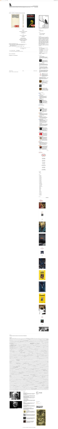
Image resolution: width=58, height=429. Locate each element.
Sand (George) (33, 382)
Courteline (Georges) (20, 351)
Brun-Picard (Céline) (13, 346)
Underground (40, 386)
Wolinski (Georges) (36, 389)
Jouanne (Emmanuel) (30, 364)
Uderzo (38, 386)
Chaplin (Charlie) (22, 348)
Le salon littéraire (27, 410)
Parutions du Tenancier (26, 375)
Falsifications (37, 356)
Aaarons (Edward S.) (24, 338)
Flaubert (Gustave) (15, 357)
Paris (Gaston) (19, 375)
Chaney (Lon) (15, 348)
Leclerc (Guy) (47, 367)
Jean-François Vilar (44, 165)
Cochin (21, 349)
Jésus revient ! (21, 364)
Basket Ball (46, 341)
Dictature (47, 353)
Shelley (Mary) (31, 383)
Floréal (21, 357)
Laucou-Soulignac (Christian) (40, 366)
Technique (43, 385)
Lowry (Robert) (47, 369)
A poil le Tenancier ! (18, 338)
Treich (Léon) (12, 386)
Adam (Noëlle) (45, 338)
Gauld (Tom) (27, 359)
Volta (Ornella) (34, 388)
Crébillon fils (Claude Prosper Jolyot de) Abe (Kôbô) (37, 351)
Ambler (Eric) (12, 339)
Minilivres (20, 372)
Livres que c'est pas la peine (12, 369)
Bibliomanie (36, 343)
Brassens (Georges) (41, 345)
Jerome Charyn (43, 167)
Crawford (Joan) (31, 351)
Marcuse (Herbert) (20, 371)
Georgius (42, 359)
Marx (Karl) (22, 51)
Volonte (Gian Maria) (31, 388)
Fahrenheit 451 (31, 356)
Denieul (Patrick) (23, 353)
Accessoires (36, 338)
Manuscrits (12, 371)
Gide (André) (47, 359)
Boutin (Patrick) (20, 345)
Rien (47, 380)
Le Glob (40, 145)
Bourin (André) (18, 345)
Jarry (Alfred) (14, 364)
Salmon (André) (19, 382)
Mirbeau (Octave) (22, 372)
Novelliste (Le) (20, 374)
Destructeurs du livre (38, 353)
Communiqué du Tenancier (21, 350)
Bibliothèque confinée (44, 343)
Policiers (32, 377)
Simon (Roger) (45, 383)
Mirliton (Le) (25, 372)
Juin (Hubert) (37, 364)
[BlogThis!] (17, 50)
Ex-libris (19, 356)
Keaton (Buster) (47, 364)
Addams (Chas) (47, 338)
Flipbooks (20, 357)
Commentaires (38, 403)
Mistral (29, 372)
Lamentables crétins (18, 366)
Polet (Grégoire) (25, 377)
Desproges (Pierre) (34, 353)
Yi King (40, 389)
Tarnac (33, 385)
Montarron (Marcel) (43, 372)
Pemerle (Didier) (45, 375)
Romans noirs (12, 381)
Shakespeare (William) (25, 383)
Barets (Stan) (30, 341)
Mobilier (33, 372)
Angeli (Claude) (31, 339)
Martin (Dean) (34, 371)
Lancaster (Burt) (21, 366)
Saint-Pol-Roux (12, 382)
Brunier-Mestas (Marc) (17, 346)
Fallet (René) (35, 356)
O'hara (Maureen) (26, 374)
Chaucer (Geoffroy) (44, 348)
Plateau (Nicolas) (14, 377)
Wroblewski (39, 389)
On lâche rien (45, 374)
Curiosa (47, 351)
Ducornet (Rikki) (36, 354)
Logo (15, 369)
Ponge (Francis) (38, 377)
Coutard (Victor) (27, 351)
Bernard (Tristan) (15, 343)
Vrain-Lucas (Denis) (46, 388)
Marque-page (27, 371)
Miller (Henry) (16, 372)
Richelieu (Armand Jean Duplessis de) (44, 380)
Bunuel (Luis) (26, 346)
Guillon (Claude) (32, 361)
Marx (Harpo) (44, 371)
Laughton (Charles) (44, 366)
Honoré (43, 363)
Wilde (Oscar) (21, 389)
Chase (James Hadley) (37, 348)
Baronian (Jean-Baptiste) (34, 341)
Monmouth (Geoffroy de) (38, 372)
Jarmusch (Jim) (12, 364)
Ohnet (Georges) (42, 374)
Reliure (11, 380)
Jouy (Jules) (35, 364)
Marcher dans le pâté (17, 371)
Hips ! (11, 363)
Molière (36, 372)
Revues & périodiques (33, 380)
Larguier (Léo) (29, 366)
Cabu (45, 346)
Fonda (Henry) (37, 357)
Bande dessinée (21, 341)
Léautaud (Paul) (38, 367)
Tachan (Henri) (29, 385)
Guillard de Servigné (22, 361)
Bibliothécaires (41, 343)
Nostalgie (12, 374)
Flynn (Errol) (30, 357)
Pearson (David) (36, 375)
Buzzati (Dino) (43, 346)
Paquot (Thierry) (12, 375)
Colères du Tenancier (33, 349)
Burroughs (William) (38, 346)
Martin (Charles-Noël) (31, 371)
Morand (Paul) (46, 372)
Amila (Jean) (20, 339)
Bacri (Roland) (12, 341)
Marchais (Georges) (14, 371)
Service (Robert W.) (17, 383)
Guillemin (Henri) (30, 361)
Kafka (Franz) (44, 364)
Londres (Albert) (20, 369)
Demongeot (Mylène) (20, 353)
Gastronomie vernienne (23, 359)
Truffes (25, 386)
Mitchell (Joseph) (31, 372)
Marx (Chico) (39, 371)
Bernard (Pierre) (13, 51)
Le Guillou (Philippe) (12, 367)
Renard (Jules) (13, 380)
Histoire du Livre (18, 363)
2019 (40, 181)
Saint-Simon (14, 382)
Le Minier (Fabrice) (16, 367)
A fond (16, 338)
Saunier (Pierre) (47, 382)
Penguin (47, 375)
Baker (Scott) (14, 341)
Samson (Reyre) (28, 382)
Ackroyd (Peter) (39, 338)
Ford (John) (45, 357)
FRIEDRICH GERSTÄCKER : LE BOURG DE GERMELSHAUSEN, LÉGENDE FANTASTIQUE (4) (43, 120)
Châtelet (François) (40, 348)
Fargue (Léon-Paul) (44, 356)
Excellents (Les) (21, 356)
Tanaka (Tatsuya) (31, 385)
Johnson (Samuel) (25, 364)
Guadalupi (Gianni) (13, 361)
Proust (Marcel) (31, 378)
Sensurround (13, 383)
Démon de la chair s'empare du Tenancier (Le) (14, 353)
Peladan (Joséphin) (42, 375)
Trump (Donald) (28, 386)
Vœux (26, 388)
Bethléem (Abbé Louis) (22, 343)
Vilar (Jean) (10, 388)
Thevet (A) (47, 385)
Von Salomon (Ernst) (38, 388)
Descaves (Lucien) (30, 353)
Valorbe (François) (47, 386)
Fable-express (25, 356)
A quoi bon (21, 338)
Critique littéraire (42, 351)
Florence (23, 357)
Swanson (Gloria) (18, 385)
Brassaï (39, 345)
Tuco (29, 386)
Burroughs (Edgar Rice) (34, 346)
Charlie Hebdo (25, 348)
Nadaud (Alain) (12, 373)
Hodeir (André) (33, 363)
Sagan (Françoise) (45, 381)
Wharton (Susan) (15, 389)
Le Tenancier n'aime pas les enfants (33, 367)
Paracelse (15, 375)
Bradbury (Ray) (34, 345)
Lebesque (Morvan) (41, 367)
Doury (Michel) (13, 354)
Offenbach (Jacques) (39, 374)
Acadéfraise (34, 338)
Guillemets (28, 361)
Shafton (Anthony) (21, 383)
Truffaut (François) (23, 386)
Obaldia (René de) (29, 374)
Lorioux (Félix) (28, 369)
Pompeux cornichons (35, 377)
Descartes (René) (27, 353)
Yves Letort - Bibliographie (42, 33)
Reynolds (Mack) (37, 380)
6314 (39, 116)
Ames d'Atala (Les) (17, 339)
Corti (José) (13, 351)
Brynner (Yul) (20, 346)
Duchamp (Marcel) (33, 354)
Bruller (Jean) (11, 346)
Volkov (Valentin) (28, 388)
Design (32, 353)
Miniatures (18, 372)
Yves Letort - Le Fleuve (41, 34)
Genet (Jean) (36, 359)
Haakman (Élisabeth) (42, 361)
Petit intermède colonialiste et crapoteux (43, 66)
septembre (40, 186)
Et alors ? (16, 356)
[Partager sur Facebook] (18, 50)
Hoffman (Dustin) (35, 363)
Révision (27, 380)
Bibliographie (16, 51)
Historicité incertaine (21, 363)
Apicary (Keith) (43, 339)
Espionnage (10, 356)
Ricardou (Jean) (39, 380)
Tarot (34, 385)
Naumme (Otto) (20, 373)
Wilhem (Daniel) (24, 389)
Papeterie (10, 375)
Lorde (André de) (23, 369)
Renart (17, 380)
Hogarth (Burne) (38, 363)
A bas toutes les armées (14, 338)
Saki (15, 382)
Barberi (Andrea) (28, 341)
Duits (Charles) (39, 354)
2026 (40, 175)
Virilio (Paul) (20, 388)
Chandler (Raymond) (11, 348)
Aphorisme (40, 339)
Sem (11, 383)
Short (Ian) (35, 383)
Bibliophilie (38, 343)
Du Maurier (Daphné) (28, 354)
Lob (14, 369)
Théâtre (46, 385)
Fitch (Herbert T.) (12, 357)
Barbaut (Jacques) (25, 341)
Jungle (39, 364)
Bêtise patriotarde (25, 343)
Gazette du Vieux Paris (30, 359)
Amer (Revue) (14, 339)
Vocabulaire (25, 388)
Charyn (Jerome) (34, 348)
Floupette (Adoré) (27, 357)
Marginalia (23, 371)
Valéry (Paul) (42, 386)
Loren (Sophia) (26, 369)
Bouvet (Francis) (22, 345)
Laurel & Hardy (47, 366)
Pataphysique (33, 375)
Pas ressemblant (30, 375)
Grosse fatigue (11, 361)
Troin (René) (15, 386)
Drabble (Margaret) (15, 354)
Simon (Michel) (42, 383)
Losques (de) (35, 369)
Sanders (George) (38, 382)
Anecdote (29, 339)
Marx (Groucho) (41, 371)
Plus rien (20, 377)
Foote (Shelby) (39, 357)
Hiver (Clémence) (30, 363)
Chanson (20, 348)
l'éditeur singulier (41, 132)
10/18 (11, 51)
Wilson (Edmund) (30, 389)
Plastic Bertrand (12, 377)
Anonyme (36, 339)
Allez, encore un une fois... (42, 63)
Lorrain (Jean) (30, 369)
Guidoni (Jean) (19, 361)
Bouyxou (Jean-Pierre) (26, 345)
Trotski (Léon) (20, 386)
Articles (38, 402)
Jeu (42, 59)
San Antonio (31, 382)
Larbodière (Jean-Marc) (26, 366)
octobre (40, 185)
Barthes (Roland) (37, 341)
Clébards (12, 349)
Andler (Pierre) (23, 339)
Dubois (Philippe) (31, 354)
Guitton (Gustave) (35, 361)
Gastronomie (20, 359)
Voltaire (36, 388)
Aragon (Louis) (45, 339)
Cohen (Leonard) (25, 349)
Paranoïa (16, 375)
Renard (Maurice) (15, 380)
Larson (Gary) (34, 366)
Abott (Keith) (30, 338)
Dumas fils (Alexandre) (45, 354)
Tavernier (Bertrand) (36, 385)
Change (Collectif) (17, 348)
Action (40, 338)
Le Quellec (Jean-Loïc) (20, 367)
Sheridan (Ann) (33, 383)
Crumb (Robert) (45, 351)
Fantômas (41, 356)
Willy (28, 389)
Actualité (42, 338)
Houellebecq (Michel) (45, 363)
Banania (19, 341)
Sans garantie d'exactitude (42, 382)
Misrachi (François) (27, 372)
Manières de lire (45, 370)
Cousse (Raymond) (23, 351)
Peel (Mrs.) (39, 375)
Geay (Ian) (34, 359)
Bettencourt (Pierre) (28, 343)
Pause (34, 375)
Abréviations (32, 338)
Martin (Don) (37, 371)
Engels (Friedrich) (19, 51)
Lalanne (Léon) (15, 366)
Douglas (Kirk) (11, 354)
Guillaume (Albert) (25, 361)
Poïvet (23, 377)
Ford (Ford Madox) (42, 357)
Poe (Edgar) (22, 377)
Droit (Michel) (22, 354)
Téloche (44, 385)
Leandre (36, 367)
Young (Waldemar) (45, 389)
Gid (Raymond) (44, 359)
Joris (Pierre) (27, 364)
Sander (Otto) (36, 382)
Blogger (34, 427)
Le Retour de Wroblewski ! (41, 56)
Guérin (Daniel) (17, 361)
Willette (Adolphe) (26, 389)
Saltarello (26, 382)
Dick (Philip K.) (45, 353)
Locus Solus (40, 123)
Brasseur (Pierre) (44, 345)
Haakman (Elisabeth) (39, 361)
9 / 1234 (40, 113)
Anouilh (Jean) (38, 339)
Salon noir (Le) (21, 382)
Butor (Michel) (41, 346)
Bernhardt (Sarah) (18, 343)
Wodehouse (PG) (33, 389)
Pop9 (40, 93)
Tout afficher (47, 150)
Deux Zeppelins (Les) (42, 353)
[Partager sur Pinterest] (19, 50)
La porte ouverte (41, 119)
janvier (40, 192)
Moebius (34, 372)
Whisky (17, 389)
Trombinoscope (17, 386)
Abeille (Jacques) (27, 338)
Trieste (13, 386)
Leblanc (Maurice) (44, 367)
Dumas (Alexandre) (42, 354)
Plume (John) (18, 377)
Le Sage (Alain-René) (28, 367)
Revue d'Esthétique (29, 380)
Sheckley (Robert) (28, 383)
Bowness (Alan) (29, 345)
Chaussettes (47, 348)
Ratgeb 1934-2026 (44, 100)
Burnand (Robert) (28, 346)
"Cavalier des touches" (41, 108)
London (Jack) (17, 369)
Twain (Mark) (33, 386)
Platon (16, 377)
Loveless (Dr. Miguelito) (44, 369)
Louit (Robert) (38, 369)
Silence (36, 383)
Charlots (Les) (28, 348)
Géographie (38, 359)
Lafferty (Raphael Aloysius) (12, 366)
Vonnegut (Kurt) (41, 388)
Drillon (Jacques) (18, 354)
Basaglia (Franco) (39, 341)
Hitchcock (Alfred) (27, 363)
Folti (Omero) (35, 357)
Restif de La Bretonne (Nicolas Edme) (24, 380)
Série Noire (15, 383)
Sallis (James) (17, 382)
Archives (47, 339)
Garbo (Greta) (12, 359)
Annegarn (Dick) (34, 339)
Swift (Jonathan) (21, 385)
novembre (40, 184)
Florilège (25, 357)
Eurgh (18, 356)
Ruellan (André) (36, 381)
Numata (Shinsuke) (23, 374)
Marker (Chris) (25, 371)
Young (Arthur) (42, 389)
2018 (40, 182)
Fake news (33, 356)
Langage (23, 366)
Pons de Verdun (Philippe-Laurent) (42, 377)
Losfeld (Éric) (33, 369)
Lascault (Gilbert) (36, 366)
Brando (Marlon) (37, 345)
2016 (40, 193)
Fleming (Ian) (18, 357)
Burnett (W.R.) (31, 346)
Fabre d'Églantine (28, 356)
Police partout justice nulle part (29, 377)
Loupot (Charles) (40, 369)
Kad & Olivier (42, 364)
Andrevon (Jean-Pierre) (26, 339)
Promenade (25, 378)
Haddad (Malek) (45, 361)
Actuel (43, 338)
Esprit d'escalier (13, 356)
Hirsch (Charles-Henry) (14, 363)
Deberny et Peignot (22, 352)
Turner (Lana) (31, 386)
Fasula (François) (47, 356)
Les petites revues (41, 136)
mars (39, 190)
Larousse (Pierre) (31, 366)
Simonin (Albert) (47, 383)
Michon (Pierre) (12, 372)
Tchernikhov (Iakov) (40, 385)
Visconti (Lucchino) (22, 388)
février (40, 191)
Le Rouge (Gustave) (24, 367)
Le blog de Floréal (41, 95)
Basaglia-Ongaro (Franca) (43, 341)
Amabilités (10, 339)
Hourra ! (47, 363)
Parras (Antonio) (22, 375)
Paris (17, 375)
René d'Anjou (19, 380)
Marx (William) (47, 371)
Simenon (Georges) (39, 383)
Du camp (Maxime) (24, 354)
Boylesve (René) (31, 345)
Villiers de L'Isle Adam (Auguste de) (14, 388)
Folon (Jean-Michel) (32, 357)
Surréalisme (16, 385)
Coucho (17, 351)
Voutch (43, 388)
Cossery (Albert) (16, 351)
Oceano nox (36, 374)
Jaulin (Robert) (19, 364)
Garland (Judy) (14, 359)
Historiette (24, 363)
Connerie (42, 350)
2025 (40, 176)
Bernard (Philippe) (46, 342)
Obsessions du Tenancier (33, 374)
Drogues (20, 354)
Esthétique (15, 356)
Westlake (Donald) (12, 389)
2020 (40, 180)
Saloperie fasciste (24, 382)
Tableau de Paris (24, 385)
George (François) (40, 359)
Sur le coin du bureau (13, 385)
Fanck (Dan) (40, 356)
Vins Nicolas (18, 388)
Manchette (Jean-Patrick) (38, 370)
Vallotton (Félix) (44, 386)
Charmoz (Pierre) (30, 348)
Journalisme (33, 364)
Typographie (35, 386)
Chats (42, 348)
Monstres (41, 372)
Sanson (45, 382)
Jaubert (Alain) (16, 364)
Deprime (25, 353)
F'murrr (23, 356)
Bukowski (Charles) (23, 346)
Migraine (14, 372)
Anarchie (21, 339)
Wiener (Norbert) (19, 389)
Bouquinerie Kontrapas (13, 345)
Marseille (29, 371)
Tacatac (27, 385)
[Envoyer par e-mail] (16, 50)
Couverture (29, 351)
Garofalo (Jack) (17, 359)
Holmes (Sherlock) (41, 363)
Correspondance (11, 351)
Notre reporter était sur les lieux (16, 374)
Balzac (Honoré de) (17, 341)
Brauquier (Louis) (47, 345)
